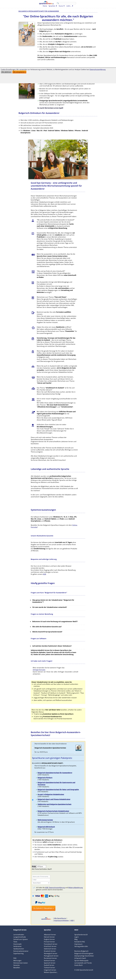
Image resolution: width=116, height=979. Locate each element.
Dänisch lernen (49, 937)
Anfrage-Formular (39, 670)
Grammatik (17, 944)
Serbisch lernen (49, 960)
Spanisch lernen (49, 963)
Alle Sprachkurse (60, 918)
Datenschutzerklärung (97, 69)
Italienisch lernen (50, 949)
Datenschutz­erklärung (57, 888)
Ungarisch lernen (50, 970)
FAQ (14, 958)
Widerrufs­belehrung (75, 888)
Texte (15, 942)
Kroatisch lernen (50, 951)
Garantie (16, 965)
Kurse (61, 6)
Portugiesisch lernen (51, 956)
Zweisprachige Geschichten (84, 956)
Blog (75, 939)
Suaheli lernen (49, 965)
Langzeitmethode (19, 937)
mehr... (68, 6)
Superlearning (18, 953)
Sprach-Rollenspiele (81, 960)
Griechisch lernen (50, 946)
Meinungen (17, 960)
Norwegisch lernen (50, 953)
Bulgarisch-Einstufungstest (83, 953)
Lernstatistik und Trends (83, 963)
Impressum (78, 944)
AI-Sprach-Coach (80, 958)
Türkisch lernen (49, 968)
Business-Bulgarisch (81, 951)
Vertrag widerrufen (81, 946)
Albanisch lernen (50, 935)
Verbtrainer (17, 946)
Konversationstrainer (20, 951)
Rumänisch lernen (50, 958)
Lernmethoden (18, 935)
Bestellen (16, 968)
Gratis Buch (78, 965)
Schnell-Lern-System (20, 939)
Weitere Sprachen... (51, 972)
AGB (44, 574)
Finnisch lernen (49, 942)
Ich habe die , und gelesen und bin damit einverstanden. (59, 888)
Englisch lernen (49, 939)
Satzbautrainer (18, 949)
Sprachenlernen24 (81, 935)
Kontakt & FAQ (79, 942)
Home (45, 6)
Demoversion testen (20, 963)
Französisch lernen (50, 944)
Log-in (76, 937)
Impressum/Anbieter (61, 920)
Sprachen (52, 6)
